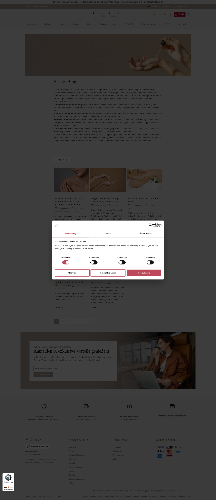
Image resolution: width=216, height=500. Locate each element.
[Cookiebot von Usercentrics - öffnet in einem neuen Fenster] (151, 225)
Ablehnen (72, 273)
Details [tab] (108, 233)
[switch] (94, 263)
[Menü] (12, 474)
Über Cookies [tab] (146, 233)
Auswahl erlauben (108, 273)
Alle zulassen (144, 273)
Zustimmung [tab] (70, 233)
